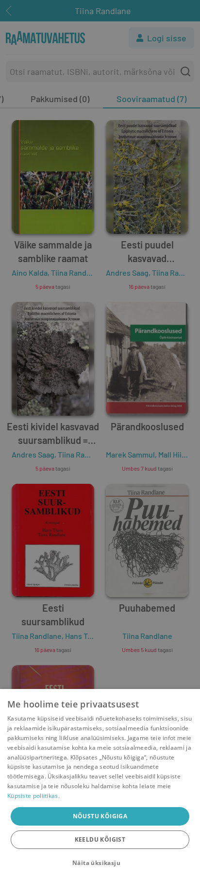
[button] (100, 863)
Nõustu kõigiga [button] (100, 816)
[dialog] (100, 785)
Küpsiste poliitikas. (33, 796)
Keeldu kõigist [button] (100, 839)
